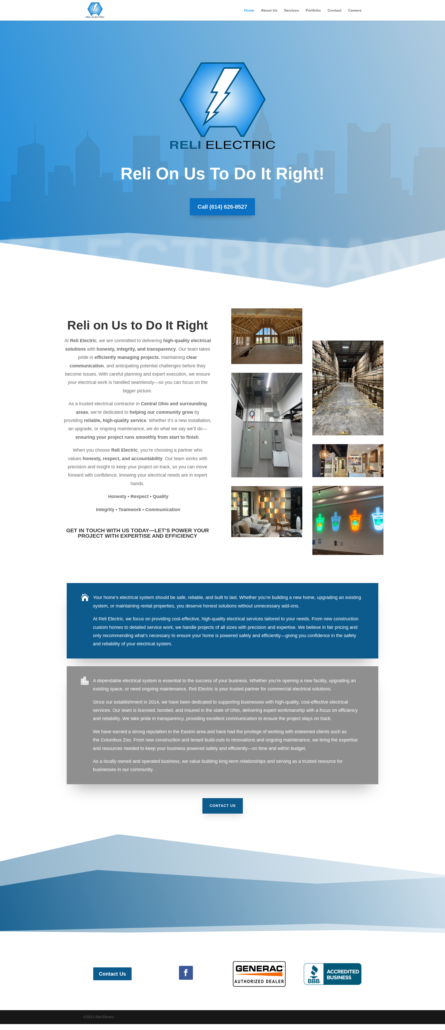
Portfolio (313, 10)
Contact (334, 10)
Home (249, 10)
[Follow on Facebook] (186, 973)
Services (291, 10)
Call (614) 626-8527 (222, 207)
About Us (269, 10)
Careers (355, 10)
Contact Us (223, 806)
